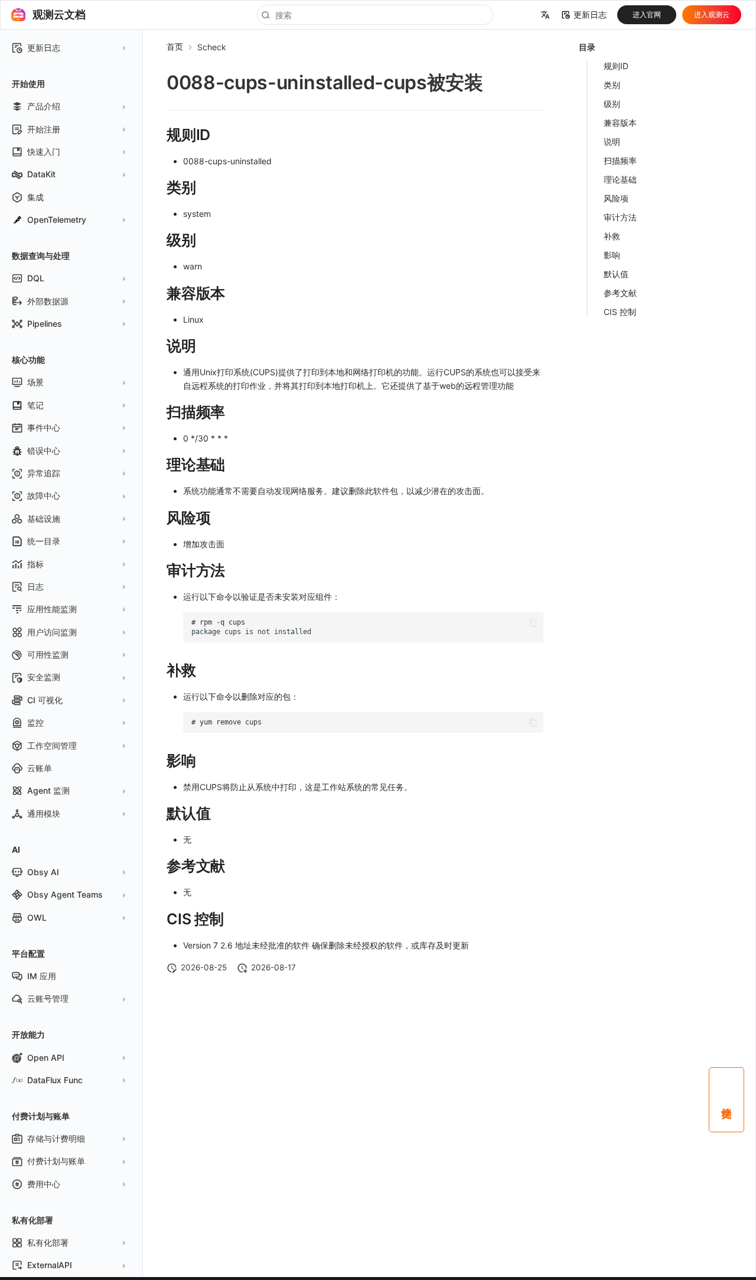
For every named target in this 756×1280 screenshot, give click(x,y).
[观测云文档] (18, 15)
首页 (175, 46)
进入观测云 (711, 14)
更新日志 (590, 15)
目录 (587, 47)
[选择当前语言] (545, 14)
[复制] (533, 622)
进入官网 (647, 14)
